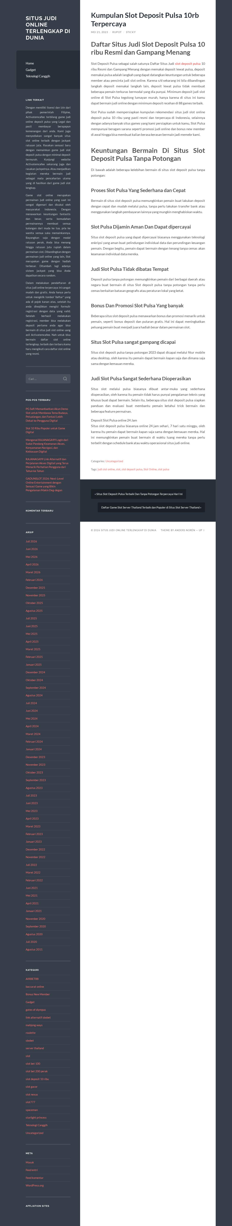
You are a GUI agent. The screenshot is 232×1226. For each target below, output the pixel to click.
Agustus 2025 (34, 610)
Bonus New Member (38, 994)
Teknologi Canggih (38, 76)
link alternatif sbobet (38, 1017)
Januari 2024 (34, 749)
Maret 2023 (33, 826)
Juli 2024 (31, 703)
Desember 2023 (35, 757)
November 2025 (35, 595)
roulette (31, 1032)
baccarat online (35, 986)
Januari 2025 (34, 664)
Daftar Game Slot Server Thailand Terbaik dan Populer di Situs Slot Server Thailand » (151, 507)
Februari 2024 (34, 741)
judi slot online (106, 469)
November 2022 (35, 857)
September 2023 (36, 780)
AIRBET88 (32, 978)
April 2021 (32, 903)
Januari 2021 (34, 911)
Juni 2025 (32, 626)
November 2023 (35, 764)
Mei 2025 (32, 633)
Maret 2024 (33, 734)
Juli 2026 (31, 541)
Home (30, 63)
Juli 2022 (31, 864)
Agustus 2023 (34, 787)
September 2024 (36, 687)
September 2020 (36, 926)
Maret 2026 (33, 572)
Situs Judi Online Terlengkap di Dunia (48, 28)
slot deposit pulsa (188, 64)
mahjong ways (34, 1025)
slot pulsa (163, 469)
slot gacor (32, 1086)
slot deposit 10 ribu (37, 1079)
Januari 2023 (34, 841)
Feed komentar (35, 1177)
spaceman (32, 1109)
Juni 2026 (32, 549)
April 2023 (32, 818)
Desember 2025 (35, 587)
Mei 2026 (32, 556)
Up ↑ (202, 530)
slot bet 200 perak (37, 1071)
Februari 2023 (34, 834)
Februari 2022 (34, 880)
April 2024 (32, 726)
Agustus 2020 (34, 934)
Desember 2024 (35, 672)
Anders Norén (185, 530)
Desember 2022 (35, 849)
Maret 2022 (33, 872)
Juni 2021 (32, 887)
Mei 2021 (32, 895)
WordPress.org (35, 1185)
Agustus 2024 (34, 695)
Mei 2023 (32, 810)
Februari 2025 (34, 656)
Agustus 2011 (34, 949)
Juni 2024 (32, 710)
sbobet (30, 1040)
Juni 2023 (32, 803)
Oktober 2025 (34, 602)
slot (28, 1056)
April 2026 (32, 564)
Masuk (30, 1162)
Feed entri (32, 1170)
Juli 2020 (31, 941)
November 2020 (35, 918)
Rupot (117, 32)
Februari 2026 (34, 579)
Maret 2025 (33, 649)
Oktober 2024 (34, 680)
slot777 (30, 1102)
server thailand (35, 1048)
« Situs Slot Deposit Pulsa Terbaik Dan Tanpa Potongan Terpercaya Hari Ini (139, 494)
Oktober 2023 (34, 772)
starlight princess (36, 1117)
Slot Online (150, 469)
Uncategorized (34, 1133)
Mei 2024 (32, 718)
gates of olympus (36, 1009)
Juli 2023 (31, 795)
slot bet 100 (33, 1063)
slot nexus (32, 1094)
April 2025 (32, 641)
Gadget (31, 70)
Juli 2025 (31, 618)
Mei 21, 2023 (99, 32)
